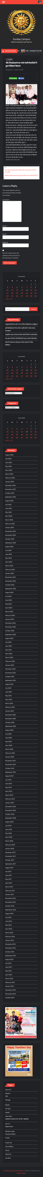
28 (27, 296)
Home (7, 1150)
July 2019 (8, 780)
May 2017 (8, 879)
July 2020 (8, 734)
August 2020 (9, 730)
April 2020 (8, 745)
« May (7, 299)
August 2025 (9, 501)
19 (17, 293)
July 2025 (8, 504)
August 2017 (9, 868)
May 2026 (8, 466)
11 (12, 290)
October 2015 (9, 952)
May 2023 (8, 604)
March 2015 (9, 978)
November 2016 (10, 902)
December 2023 (10, 577)
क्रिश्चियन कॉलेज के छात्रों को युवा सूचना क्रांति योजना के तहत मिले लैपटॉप (21, 175)
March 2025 (9, 520)
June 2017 (8, 875)
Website (5, 242)
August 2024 (9, 546)
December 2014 (10, 990)
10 (7, 290)
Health (10, 59)
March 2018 (9, 841)
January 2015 (9, 986)
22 (31, 293)
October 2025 (9, 493)
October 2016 (9, 906)
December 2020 (10, 715)
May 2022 (8, 650)
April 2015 (8, 975)
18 (12, 293)
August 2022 (9, 638)
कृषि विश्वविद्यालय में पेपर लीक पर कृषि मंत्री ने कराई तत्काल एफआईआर (20, 329)
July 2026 (8, 459)
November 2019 (10, 764)
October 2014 (9, 997)
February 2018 (10, 845)
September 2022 (10, 634)
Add (6, 1096)
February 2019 (10, 799)
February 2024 (10, 569)
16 (35, 290)
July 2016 (8, 917)
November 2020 (10, 718)
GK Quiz (8, 1108)
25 (12, 296)
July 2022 (8, 642)
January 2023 (9, 619)
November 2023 (10, 581)
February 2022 (10, 661)
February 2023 (10, 615)
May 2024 (8, 558)
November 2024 (10, 535)
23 (35, 293)
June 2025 (8, 508)
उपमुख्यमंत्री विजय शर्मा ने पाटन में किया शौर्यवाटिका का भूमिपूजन (21, 324)
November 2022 (10, 627)
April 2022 (8, 653)
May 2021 (8, 696)
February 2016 (10, 936)
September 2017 (10, 864)
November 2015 (10, 948)
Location (8, 1158)
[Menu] (3, 2)
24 (7, 296)
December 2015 (10, 944)
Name (5, 226)
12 (17, 290)
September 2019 (10, 772)
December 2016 (10, 898)
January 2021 (9, 711)
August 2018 (9, 822)
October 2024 (9, 539)
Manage (7, 1100)
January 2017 (9, 894)
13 (22, 290)
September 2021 (10, 680)
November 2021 (10, 673)
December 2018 (10, 806)
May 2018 (8, 833)
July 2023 (8, 596)
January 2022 (9, 665)
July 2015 (8, 963)
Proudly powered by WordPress (13, 1171)
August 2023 (9, 592)
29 (31, 296)
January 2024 (9, 573)
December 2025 (10, 485)
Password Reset (10, 1134)
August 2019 (9, 776)
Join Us (7, 1124)
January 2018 (9, 848)
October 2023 (9, 585)
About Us (8, 1089)
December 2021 (10, 669)
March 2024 (9, 566)
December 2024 (10, 531)
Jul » (11, 299)
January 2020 (9, 757)
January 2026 (9, 481)
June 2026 (8, 462)
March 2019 (9, 795)
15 (31, 290)
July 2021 (8, 688)
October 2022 (9, 631)
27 (22, 296)
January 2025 (9, 527)
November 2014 (10, 994)
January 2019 (9, 803)
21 (27, 293)
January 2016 (9, 940)
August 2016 (9, 913)
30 (35, 296)
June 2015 (8, 967)
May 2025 (8, 512)
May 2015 (8, 971)
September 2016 (10, 910)
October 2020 (9, 722)
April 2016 (8, 929)
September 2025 (10, 497)
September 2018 (10, 818)
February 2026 (10, 478)
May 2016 (8, 925)
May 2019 (8, 787)
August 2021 (9, 684)
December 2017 (10, 852)
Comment (6, 200)
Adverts (7, 1093)
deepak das (9, 70)
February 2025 (10, 524)
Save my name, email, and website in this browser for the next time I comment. (11, 255)
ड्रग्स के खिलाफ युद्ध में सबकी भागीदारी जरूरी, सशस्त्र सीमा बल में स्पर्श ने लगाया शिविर (20, 171)
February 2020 (10, 753)
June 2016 (8, 921)
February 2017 (10, 890)
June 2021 (8, 692)
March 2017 (9, 887)
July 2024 (8, 550)
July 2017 (8, 871)
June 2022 (8, 646)
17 (7, 293)
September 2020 (10, 726)
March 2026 (9, 474)
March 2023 (9, 611)
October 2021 (9, 676)
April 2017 (8, 883)
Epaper (7, 1105)
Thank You (8, 1143)
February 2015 (10, 982)
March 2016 (9, 933)
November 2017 (10, 856)
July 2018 (8, 825)
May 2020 (8, 741)
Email (5, 234)
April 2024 (8, 562)
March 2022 (9, 657)
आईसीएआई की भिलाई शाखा (13, 160)
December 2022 (10, 623)
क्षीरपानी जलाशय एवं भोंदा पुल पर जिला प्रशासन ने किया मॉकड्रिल (19, 343)
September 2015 (10, 955)
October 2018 (9, 814)
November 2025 (10, 489)
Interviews (8, 1116)
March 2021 (9, 703)
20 (22, 293)
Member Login (10, 1131)
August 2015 (9, 959)
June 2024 (8, 554)
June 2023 (8, 600)
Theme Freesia (21, 1173)
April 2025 (8, 516)
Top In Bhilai (9, 1146)
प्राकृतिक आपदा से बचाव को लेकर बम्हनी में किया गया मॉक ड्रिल (21, 334)
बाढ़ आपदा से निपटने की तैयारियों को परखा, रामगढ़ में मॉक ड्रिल (21, 338)
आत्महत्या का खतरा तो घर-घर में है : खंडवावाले (16, 1119)
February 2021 (10, 707)
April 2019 (8, 791)
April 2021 (8, 699)
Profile (7, 1138)
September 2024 (10, 543)
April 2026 (8, 470)
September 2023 (10, 588)
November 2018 (10, 810)
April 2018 (8, 837)
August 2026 (9, 455)
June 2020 (8, 738)
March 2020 (9, 749)
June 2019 (8, 783)
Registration (9, 1126)
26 (17, 296)
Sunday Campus (21, 39)
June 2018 (8, 829)
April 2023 (8, 608)
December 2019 (10, 760)
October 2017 (9, 860)
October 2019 (9, 768)
